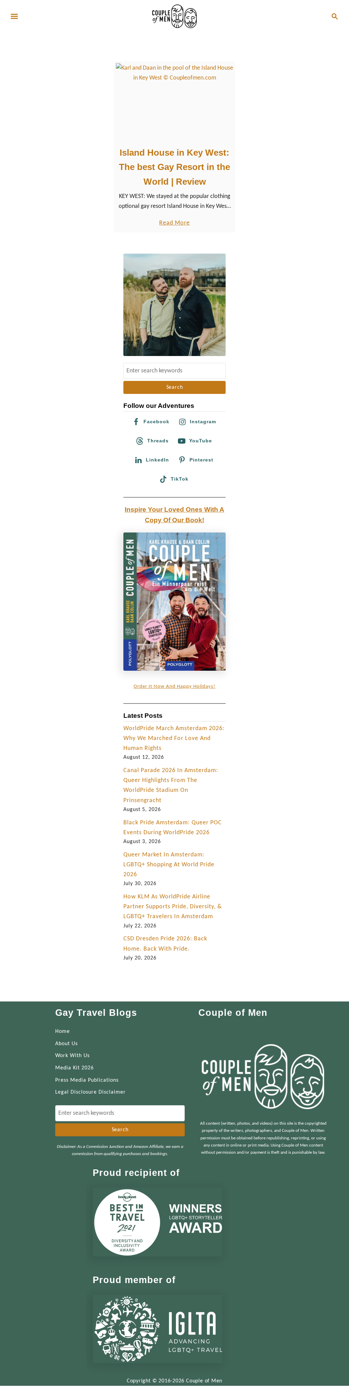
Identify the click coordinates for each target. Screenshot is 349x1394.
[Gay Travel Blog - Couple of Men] (174, 16)
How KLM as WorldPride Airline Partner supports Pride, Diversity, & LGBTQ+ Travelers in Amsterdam (172, 907)
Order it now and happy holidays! (174, 686)
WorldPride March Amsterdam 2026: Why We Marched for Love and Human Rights (174, 738)
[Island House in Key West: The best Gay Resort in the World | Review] (174, 102)
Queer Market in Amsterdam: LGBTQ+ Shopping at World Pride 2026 (168, 865)
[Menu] (14, 16)
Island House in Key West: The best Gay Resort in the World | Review (174, 167)
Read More (174, 223)
